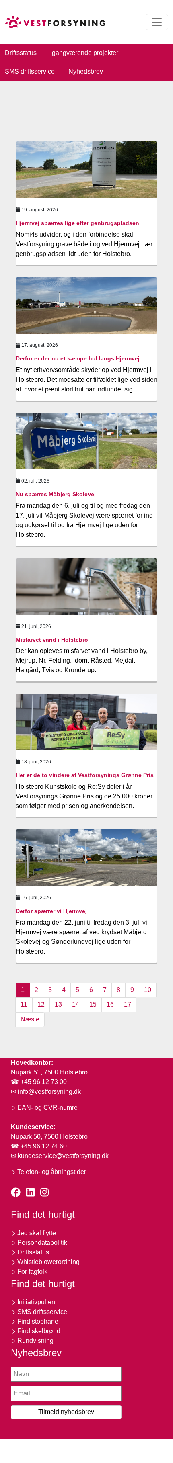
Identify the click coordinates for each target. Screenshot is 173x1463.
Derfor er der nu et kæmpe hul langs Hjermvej (78, 358)
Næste (30, 1019)
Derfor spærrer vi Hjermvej (51, 911)
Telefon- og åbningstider (51, 1171)
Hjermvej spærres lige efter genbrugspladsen (77, 223)
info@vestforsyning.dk (49, 1091)
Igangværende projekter (84, 52)
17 (127, 1004)
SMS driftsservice (30, 71)
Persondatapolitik (42, 1242)
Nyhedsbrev (85, 71)
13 (58, 1004)
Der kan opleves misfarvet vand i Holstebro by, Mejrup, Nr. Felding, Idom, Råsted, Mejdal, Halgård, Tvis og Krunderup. (82, 660)
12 (41, 1004)
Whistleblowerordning (48, 1261)
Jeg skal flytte (36, 1233)
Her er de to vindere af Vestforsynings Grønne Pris (85, 775)
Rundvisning (35, 1340)
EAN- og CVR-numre (47, 1107)
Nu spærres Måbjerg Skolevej (56, 494)
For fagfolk (32, 1271)
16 (110, 1004)
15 (93, 1004)
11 (24, 1004)
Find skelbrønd (38, 1331)
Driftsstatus (21, 52)
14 (75, 1004)
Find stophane (37, 1321)
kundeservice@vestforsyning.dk (63, 1155)
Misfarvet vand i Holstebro (52, 639)
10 (147, 989)
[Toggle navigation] (157, 22)
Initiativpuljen (36, 1302)
